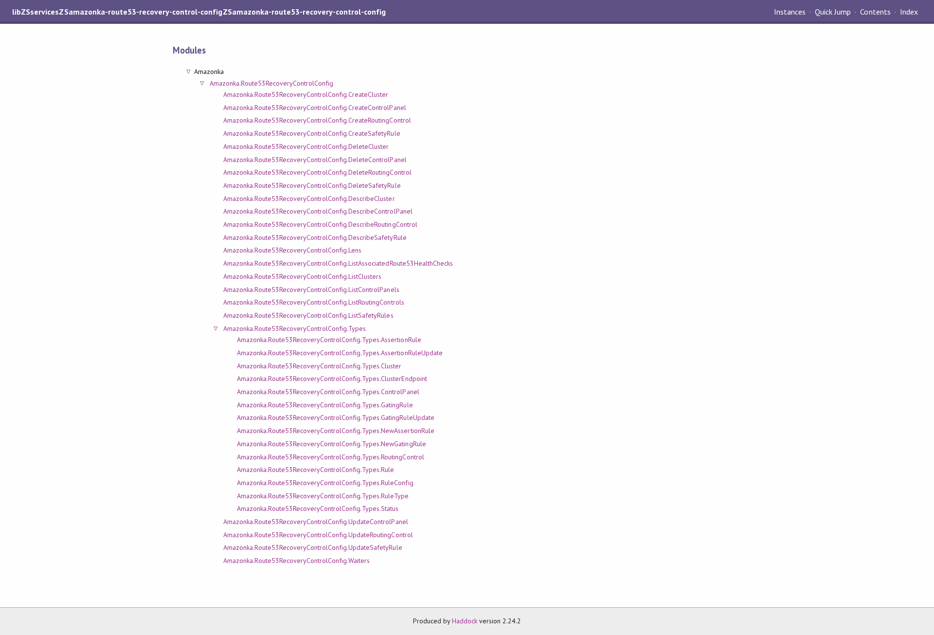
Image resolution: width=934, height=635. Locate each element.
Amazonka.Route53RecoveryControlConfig (271, 83)
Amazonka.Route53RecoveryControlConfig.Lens (292, 250)
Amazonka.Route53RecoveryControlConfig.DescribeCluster (309, 198)
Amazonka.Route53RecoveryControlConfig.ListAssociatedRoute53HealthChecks (338, 263)
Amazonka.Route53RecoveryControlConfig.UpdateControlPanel (315, 521)
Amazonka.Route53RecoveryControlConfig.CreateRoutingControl (317, 120)
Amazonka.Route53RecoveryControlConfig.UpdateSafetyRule (312, 547)
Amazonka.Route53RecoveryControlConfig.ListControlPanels (311, 289)
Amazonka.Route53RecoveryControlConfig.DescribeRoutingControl (320, 224)
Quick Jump (833, 12)
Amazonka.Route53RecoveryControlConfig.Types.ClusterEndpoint (332, 378)
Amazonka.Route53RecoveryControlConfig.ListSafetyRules (308, 315)
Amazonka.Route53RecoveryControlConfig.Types (294, 328)
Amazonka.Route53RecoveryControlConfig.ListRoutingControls (313, 302)
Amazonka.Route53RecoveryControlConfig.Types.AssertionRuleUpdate (340, 352)
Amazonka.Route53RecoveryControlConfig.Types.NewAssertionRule (335, 430)
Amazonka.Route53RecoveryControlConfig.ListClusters (302, 276)
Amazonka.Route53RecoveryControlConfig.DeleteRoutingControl (317, 172)
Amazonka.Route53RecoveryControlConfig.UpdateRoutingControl (318, 534)
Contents (875, 12)
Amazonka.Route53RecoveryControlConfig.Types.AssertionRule (329, 339)
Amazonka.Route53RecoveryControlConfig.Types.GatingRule (325, 404)
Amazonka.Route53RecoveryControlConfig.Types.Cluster (319, 366)
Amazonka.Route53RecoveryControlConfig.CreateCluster (305, 94)
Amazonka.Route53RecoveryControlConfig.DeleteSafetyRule (311, 185)
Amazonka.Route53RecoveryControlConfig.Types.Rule (315, 469)
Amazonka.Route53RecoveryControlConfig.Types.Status (317, 508)
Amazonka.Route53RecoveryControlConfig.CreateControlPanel (314, 107)
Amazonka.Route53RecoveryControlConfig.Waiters (296, 560)
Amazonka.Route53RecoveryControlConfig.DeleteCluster (306, 146)
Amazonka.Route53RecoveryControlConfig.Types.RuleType (323, 495)
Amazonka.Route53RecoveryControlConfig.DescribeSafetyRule (314, 237)
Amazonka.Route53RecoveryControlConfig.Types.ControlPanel (328, 391)
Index (909, 12)
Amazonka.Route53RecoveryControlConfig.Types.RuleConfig (325, 482)
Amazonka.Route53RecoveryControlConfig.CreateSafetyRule (311, 133)
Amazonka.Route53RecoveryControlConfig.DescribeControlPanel (317, 211)
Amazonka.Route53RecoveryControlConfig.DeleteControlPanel (314, 159)
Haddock (464, 621)
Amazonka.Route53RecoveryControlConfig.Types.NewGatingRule (331, 443)
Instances (790, 12)
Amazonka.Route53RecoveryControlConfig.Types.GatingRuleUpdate (335, 417)
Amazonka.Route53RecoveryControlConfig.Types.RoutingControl (330, 457)
